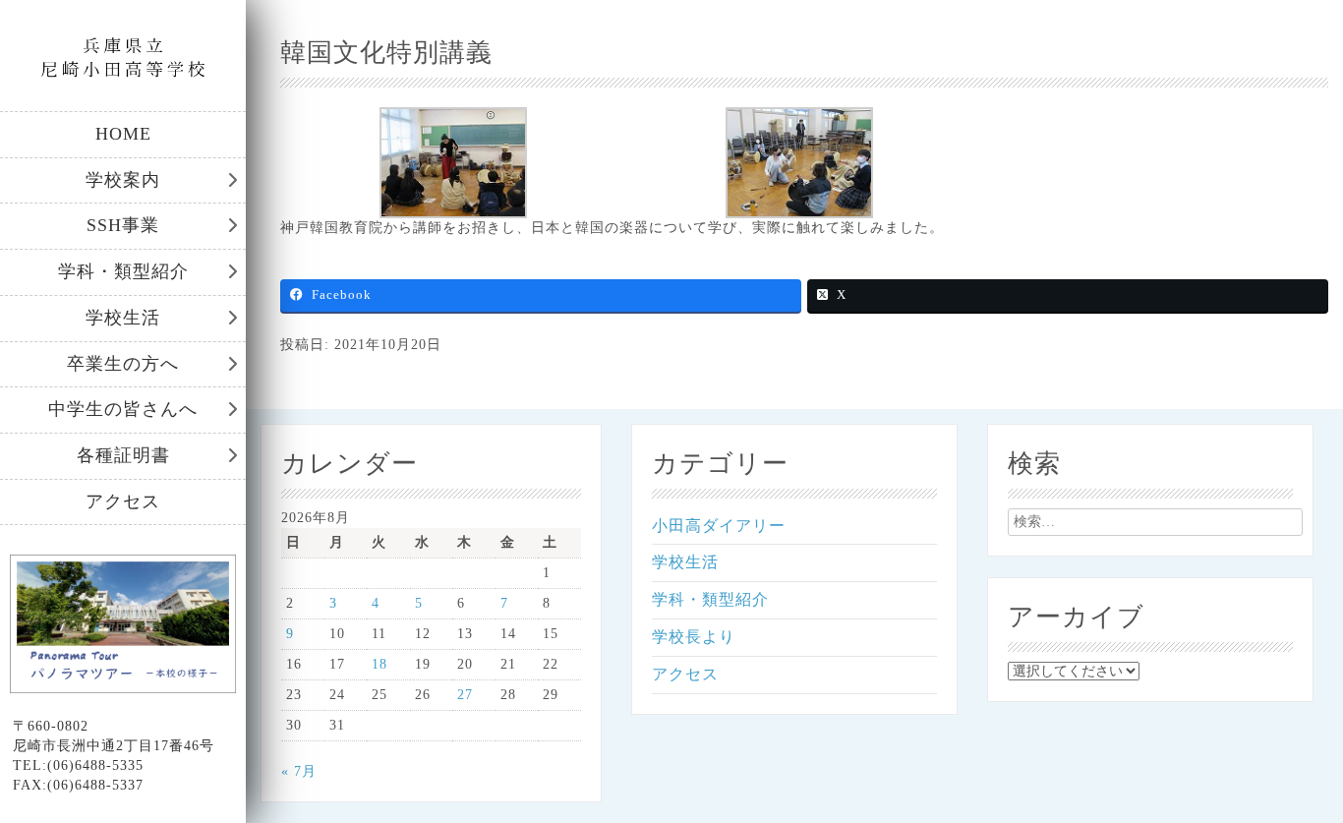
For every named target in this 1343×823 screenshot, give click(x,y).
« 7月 (299, 771)
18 (379, 664)
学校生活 (123, 317)
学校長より (693, 636)
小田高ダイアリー (719, 525)
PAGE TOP (1296, 780)
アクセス (123, 501)
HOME (123, 134)
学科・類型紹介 (123, 271)
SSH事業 (123, 225)
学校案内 (123, 180)
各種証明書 (123, 455)
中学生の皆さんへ (123, 409)
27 (465, 694)
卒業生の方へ (123, 364)
